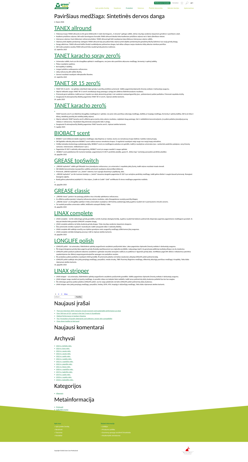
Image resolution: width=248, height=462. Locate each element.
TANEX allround (72, 28)
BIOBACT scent (72, 133)
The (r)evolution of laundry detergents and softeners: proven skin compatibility (84, 319)
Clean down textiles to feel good (68, 321)
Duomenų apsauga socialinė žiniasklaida (116, 432)
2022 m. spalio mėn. (63, 356)
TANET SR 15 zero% (77, 83)
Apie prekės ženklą (102, 8)
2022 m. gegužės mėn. (64, 364)
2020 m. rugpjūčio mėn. (64, 369)
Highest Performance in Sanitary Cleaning (71, 316)
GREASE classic (72, 190)
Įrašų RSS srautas (62, 410)
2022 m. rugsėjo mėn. (64, 359)
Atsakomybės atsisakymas (111, 435)
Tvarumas (59, 432)
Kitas (66, 294)
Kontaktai (175, 3)
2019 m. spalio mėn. (63, 375)
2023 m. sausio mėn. (63, 354)
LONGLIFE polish (74, 240)
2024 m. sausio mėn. (63, 351)
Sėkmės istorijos (173, 8)
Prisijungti (59, 407)
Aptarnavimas (189, 8)
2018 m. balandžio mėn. (64, 380)
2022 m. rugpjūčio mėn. (64, 361)
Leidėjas (105, 426)
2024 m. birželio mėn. (64, 346)
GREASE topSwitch (76, 160)
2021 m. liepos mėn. (63, 367)
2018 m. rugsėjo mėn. (64, 377)
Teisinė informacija (107, 423)
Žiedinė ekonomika (156, 8)
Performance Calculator (162, 3)
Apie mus (57, 423)
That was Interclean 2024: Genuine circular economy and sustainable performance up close (89, 311)
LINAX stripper (71, 270)
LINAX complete (73, 213)
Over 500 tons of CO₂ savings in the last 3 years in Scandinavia (78, 313)
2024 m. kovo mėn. (63, 348)
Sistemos (141, 8)
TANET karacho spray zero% (87, 55)
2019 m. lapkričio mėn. (64, 372)
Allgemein (59, 393)
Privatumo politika (108, 429)
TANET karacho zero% (80, 105)
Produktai (129, 8)
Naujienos (117, 8)
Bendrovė (59, 429)
